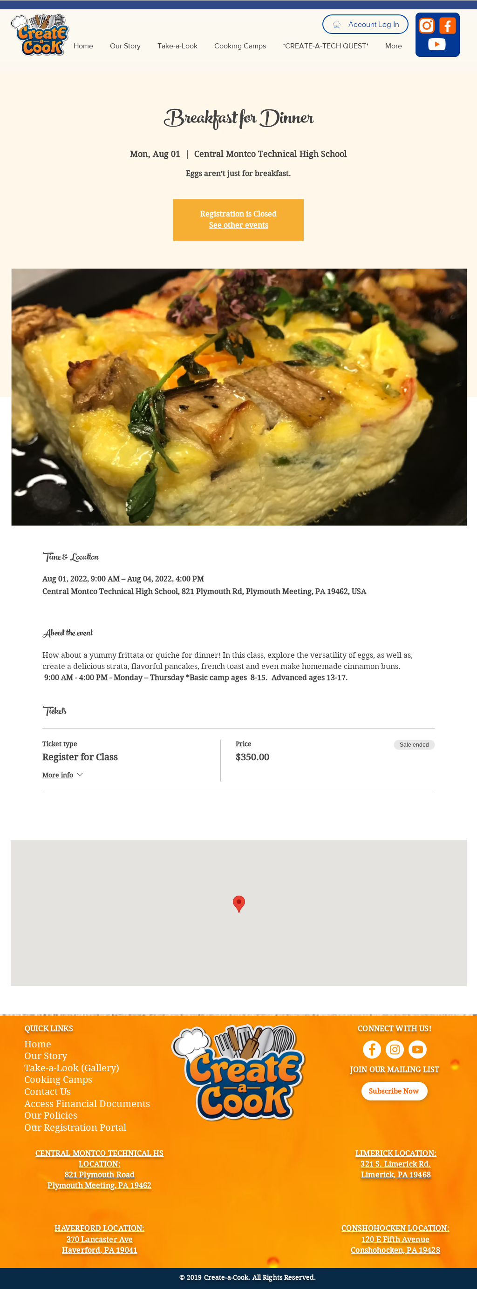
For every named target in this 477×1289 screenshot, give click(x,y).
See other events (238, 225)
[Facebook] (447, 25)
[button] (394, 1091)
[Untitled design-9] (437, 44)
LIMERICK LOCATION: (395, 1153)
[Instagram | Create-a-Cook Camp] (395, 1049)
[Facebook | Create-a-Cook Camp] (372, 1049)
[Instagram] (426, 25)
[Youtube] (418, 1049)
